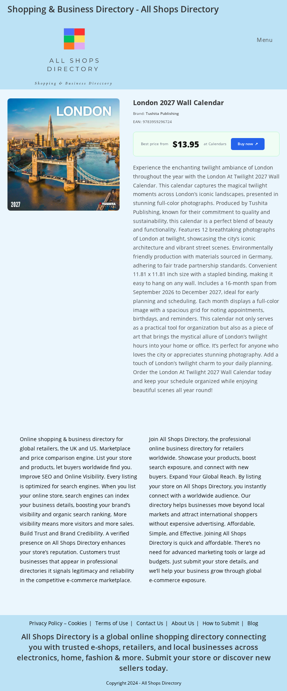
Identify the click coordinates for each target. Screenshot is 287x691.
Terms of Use (111, 623)
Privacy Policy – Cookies (58, 623)
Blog (252, 623)
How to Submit (221, 623)
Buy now (248, 143)
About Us (183, 623)
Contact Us (149, 623)
